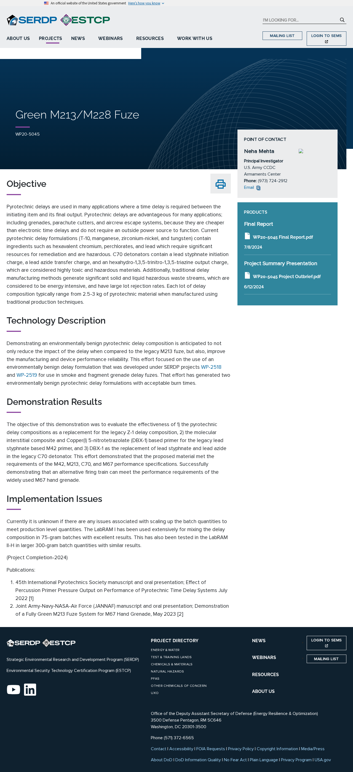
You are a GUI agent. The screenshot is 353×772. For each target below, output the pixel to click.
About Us (18, 38)
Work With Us (194, 38)
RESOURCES (265, 674)
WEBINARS (264, 657)
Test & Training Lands (171, 657)
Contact (158, 749)
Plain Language (264, 760)
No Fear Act (235, 760)
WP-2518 (211, 367)
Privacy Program (296, 760)
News (78, 38)
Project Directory (175, 640)
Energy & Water (165, 650)
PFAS (155, 679)
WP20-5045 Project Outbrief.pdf (287, 276)
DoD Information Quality (198, 760)
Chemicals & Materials (171, 664)
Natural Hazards (167, 671)
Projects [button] (50, 38)
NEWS (259, 640)
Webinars (110, 38)
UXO (155, 693)
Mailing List (282, 35)
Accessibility (181, 749)
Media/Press (313, 749)
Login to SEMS (326, 35)
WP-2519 (27, 375)
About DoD (161, 760)
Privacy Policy (241, 749)
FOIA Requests (210, 749)
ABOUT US (263, 691)
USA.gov (323, 760)
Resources (150, 38)
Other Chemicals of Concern (179, 686)
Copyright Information (277, 749)
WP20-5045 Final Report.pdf (283, 237)
